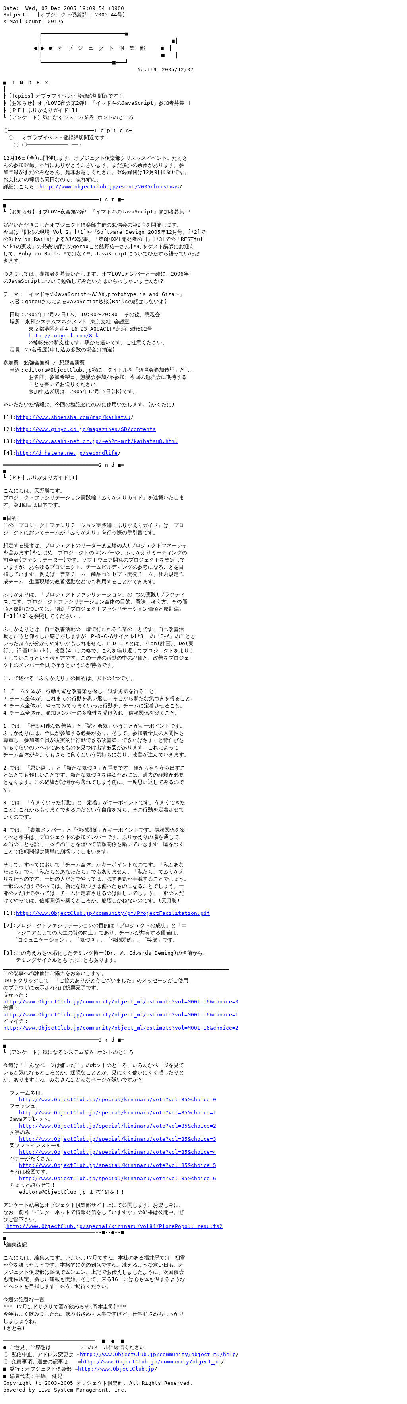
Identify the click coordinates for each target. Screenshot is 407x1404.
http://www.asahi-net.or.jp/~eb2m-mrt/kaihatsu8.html (97, 441)
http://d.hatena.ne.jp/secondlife (67, 453)
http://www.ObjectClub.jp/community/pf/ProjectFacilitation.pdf (113, 913)
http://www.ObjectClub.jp (116, 1369)
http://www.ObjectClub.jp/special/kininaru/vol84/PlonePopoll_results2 (114, 1226)
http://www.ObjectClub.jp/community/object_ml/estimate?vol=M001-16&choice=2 (120, 1028)
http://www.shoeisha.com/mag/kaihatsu (73, 417)
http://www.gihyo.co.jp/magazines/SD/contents (86, 429)
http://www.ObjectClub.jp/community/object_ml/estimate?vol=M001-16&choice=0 (120, 1002)
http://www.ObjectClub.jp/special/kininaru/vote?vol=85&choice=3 (117, 1139)
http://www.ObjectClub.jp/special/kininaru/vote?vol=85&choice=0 (117, 1099)
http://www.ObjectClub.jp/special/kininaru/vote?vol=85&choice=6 (117, 1178)
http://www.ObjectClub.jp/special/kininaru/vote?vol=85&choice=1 (117, 1113)
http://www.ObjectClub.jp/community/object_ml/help (158, 1354)
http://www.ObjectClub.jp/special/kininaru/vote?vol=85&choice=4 (117, 1152)
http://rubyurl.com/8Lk (64, 336)
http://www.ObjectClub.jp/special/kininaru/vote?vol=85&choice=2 (117, 1126)
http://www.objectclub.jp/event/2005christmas (109, 187)
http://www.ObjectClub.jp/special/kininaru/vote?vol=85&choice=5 (117, 1165)
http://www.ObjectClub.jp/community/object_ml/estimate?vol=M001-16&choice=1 (120, 1015)
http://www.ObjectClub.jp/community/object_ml (151, 1362)
